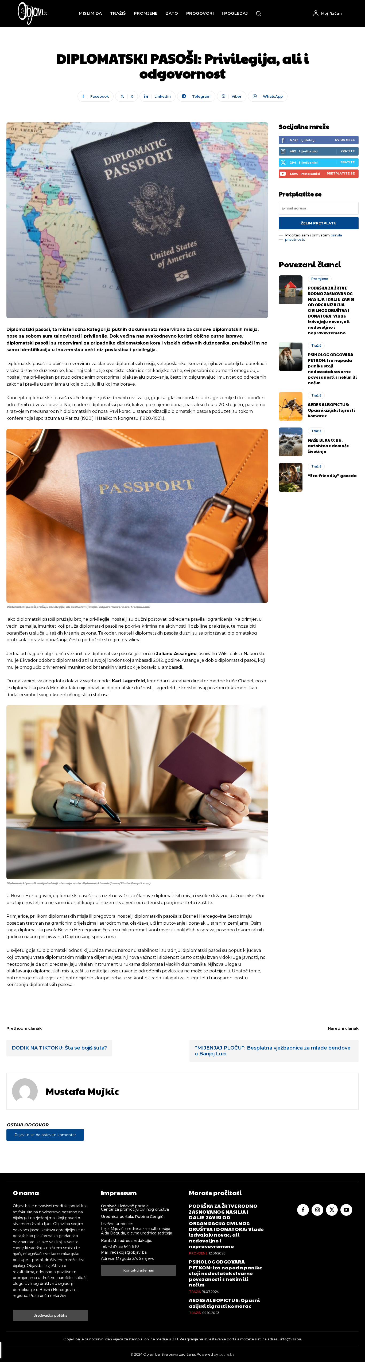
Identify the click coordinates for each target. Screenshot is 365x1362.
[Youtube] (346, 1210)
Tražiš (316, 345)
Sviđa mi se (345, 140)
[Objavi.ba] (32, 13)
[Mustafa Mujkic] (25, 1091)
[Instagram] (317, 1210)
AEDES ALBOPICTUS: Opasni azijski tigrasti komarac (331, 410)
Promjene (319, 279)
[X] (332, 1210)
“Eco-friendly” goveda (332, 475)
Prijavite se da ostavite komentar (45, 1135)
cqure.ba (227, 1354)
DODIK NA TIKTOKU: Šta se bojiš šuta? (59, 1048)
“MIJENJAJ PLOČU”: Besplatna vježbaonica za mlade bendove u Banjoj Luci (273, 1051)
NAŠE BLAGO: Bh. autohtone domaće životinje (328, 445)
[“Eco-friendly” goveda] (291, 477)
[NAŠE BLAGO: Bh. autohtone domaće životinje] (291, 441)
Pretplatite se (341, 173)
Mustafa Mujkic (82, 1091)
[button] (258, 13)
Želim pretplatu (318, 223)
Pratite (347, 151)
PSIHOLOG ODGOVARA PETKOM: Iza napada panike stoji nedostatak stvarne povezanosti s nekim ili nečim (332, 368)
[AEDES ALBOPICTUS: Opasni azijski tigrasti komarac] (291, 406)
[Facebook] (303, 1210)
